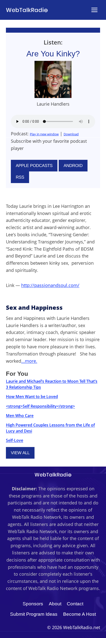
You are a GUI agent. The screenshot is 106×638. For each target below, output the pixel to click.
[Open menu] (94, 10)
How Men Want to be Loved (32, 396)
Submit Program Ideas (33, 614)
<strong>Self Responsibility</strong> (40, 406)
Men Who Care (20, 415)
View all (20, 452)
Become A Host (79, 614)
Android (73, 165)
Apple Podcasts (34, 165)
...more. (29, 361)
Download (71, 134)
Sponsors (33, 603)
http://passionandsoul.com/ (50, 285)
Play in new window (44, 134)
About (55, 603)
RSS (20, 177)
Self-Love (14, 440)
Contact (75, 603)
